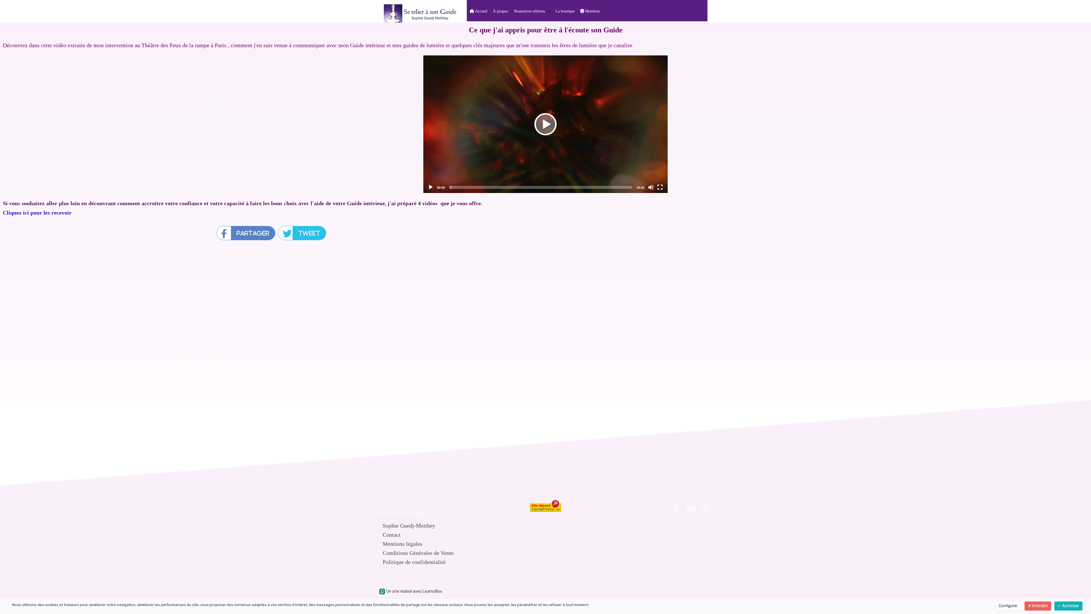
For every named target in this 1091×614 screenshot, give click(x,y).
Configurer (1008, 605)
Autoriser (1070, 605)
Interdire (1039, 605)
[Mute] (651, 187)
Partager (253, 233)
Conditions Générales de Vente (418, 553)
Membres (592, 11)
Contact (392, 535)
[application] (545, 124)
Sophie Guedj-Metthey (409, 525)
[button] (545, 124)
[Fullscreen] (660, 187)
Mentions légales (402, 544)
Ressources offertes (530, 11)
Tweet (309, 233)
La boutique (565, 11)
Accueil (480, 11)
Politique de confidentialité (414, 562)
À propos (500, 11)
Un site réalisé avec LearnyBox (414, 591)
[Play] (431, 187)
